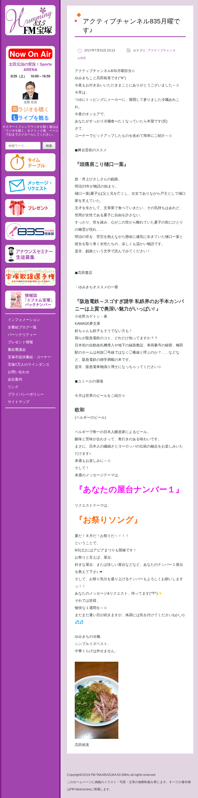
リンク (13, 387)
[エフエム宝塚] (30, 39)
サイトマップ (18, 402)
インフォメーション (24, 320)
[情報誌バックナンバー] (30, 307)
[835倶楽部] (30, 239)
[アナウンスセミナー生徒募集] (30, 262)
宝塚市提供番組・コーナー (29, 357)
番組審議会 (17, 349)
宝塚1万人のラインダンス (29, 364)
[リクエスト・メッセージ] (30, 193)
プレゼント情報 (20, 342)
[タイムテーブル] (30, 170)
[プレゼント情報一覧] (30, 216)
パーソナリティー (22, 335)
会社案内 (15, 379)
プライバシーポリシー (26, 394)
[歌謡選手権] (30, 284)
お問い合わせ (18, 372)
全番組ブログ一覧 (22, 327)
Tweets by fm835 (30, 414)
